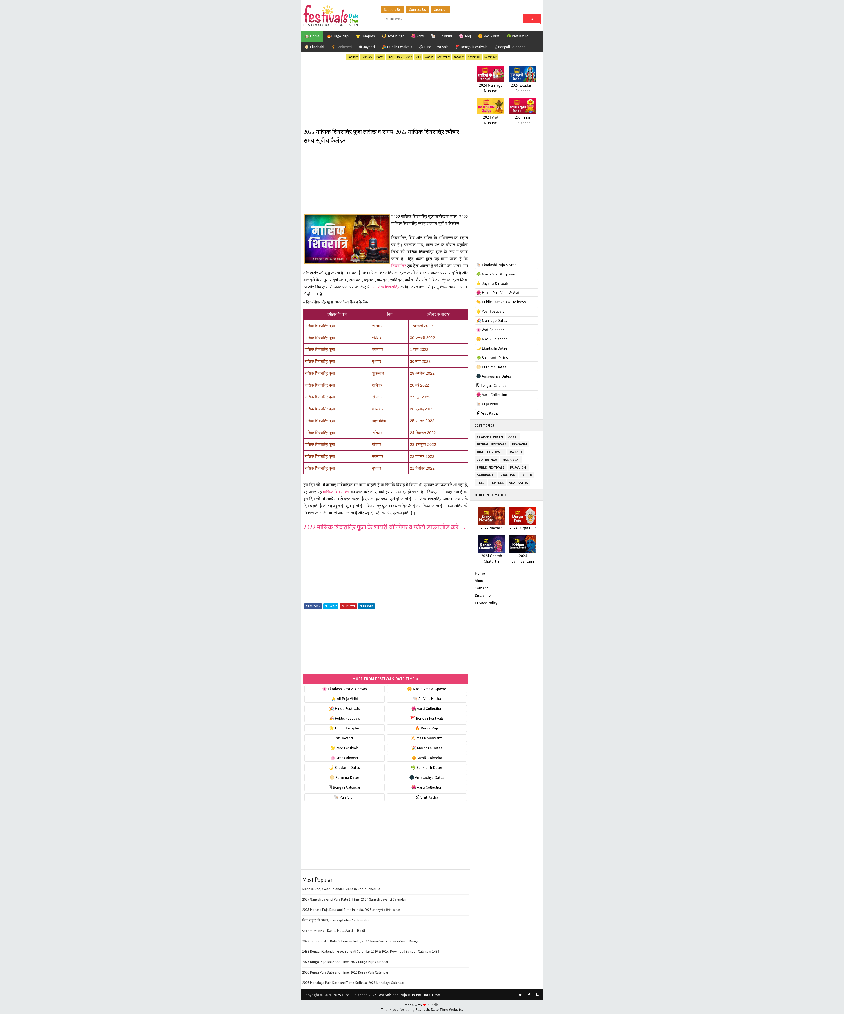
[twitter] (520, 995)
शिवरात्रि (398, 265)
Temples (497, 481)
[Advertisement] (385, 92)
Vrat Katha (518, 481)
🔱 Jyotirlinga (393, 36)
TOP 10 (526, 474)
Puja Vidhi (518, 466)
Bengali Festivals (492, 443)
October (459, 57)
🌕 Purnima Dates (344, 777)
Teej (480, 481)
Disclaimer (483, 595)
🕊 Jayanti (367, 46)
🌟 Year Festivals (344, 747)
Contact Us (417, 9)
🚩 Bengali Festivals (471, 46)
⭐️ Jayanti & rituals (492, 283)
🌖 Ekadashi (314, 46)
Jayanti (515, 451)
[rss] (537, 995)
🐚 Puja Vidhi (441, 36)
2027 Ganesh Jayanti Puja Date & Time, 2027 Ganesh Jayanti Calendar (354, 899)
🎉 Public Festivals (397, 46)
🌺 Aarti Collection (426, 708)
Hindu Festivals (490, 451)
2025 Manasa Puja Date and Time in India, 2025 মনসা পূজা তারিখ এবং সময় (351, 909)
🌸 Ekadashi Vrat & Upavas (344, 688)
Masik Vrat (511, 458)
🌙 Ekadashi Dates (344, 767)
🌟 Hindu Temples (344, 728)
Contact (481, 588)
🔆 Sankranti (341, 46)
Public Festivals (491, 466)
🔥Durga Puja (338, 36)
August (429, 57)
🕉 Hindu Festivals (433, 46)
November (474, 57)
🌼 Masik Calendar (426, 757)
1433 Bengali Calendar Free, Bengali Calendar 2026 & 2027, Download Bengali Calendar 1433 (370, 951)
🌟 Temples (365, 36)
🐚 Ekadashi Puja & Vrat (496, 264)
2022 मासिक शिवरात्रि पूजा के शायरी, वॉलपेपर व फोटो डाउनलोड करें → (384, 527)
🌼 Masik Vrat (489, 36)
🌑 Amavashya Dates (426, 777)
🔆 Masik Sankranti (427, 737)
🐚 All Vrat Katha (427, 698)
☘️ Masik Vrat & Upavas (496, 274)
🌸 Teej (465, 36)
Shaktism (507, 474)
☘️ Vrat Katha (517, 36)
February (367, 57)
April (390, 57)
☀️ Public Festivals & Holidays (501, 301)
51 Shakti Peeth (490, 435)
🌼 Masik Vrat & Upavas (427, 688)
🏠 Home (312, 36)
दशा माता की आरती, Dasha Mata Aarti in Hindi (333, 930)
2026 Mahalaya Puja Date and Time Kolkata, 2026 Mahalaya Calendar (353, 982)
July (418, 57)
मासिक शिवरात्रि (386, 287)
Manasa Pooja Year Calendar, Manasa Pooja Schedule (341, 889)
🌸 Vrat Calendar (344, 757)
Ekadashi (519, 443)
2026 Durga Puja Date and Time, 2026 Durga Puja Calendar (345, 972)
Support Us (392, 9)
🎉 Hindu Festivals (344, 708)
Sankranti (485, 474)
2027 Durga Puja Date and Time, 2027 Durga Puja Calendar (345, 961)
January (353, 57)
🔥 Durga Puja (427, 728)
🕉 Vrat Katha (426, 797)
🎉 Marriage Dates (426, 747)
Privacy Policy (486, 602)
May (399, 57)
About (480, 580)
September (443, 57)
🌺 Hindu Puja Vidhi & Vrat (498, 292)
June (409, 57)
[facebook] (529, 995)
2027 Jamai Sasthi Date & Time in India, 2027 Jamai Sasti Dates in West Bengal (361, 941)
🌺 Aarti (417, 36)
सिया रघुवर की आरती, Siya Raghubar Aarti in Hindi (336, 920)
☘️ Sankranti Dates (427, 767)
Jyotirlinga (487, 458)
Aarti (512, 435)
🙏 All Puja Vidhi (344, 698)
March (380, 57)
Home (480, 573)
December (490, 57)
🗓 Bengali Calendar (509, 46)
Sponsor (440, 9)
